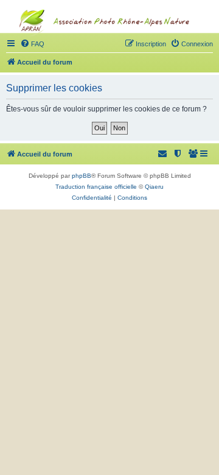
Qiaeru (154, 186)
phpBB (81, 175)
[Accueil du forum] (109, 46)
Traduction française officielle (96, 186)
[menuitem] (193, 154)
